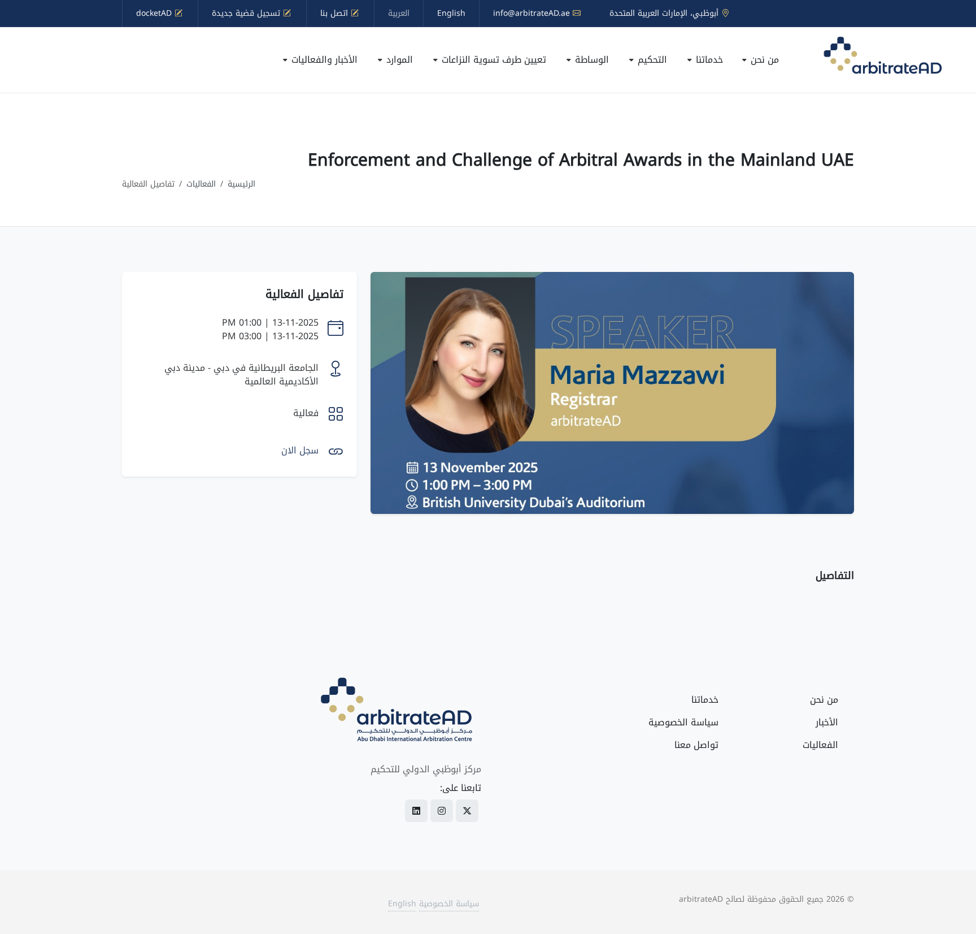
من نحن (824, 700)
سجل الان (300, 450)
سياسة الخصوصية (683, 722)
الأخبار (827, 722)
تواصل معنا (696, 745)
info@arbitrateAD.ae (533, 13)
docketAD (155, 13)
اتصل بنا (335, 13)
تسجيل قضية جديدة (247, 13)
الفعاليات (201, 184)
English (451, 13)
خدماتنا (704, 700)
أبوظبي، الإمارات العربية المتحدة (665, 13)
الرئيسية (241, 184)
